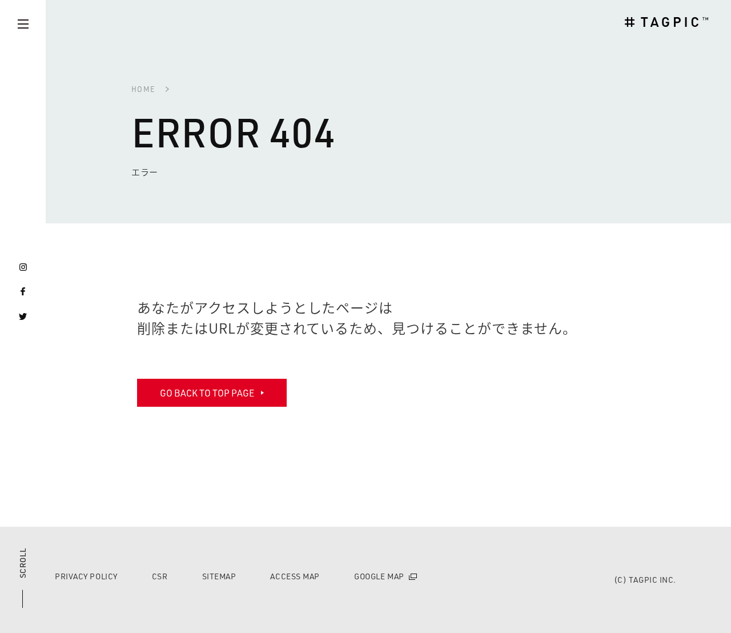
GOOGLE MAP (379, 576)
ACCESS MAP (295, 576)
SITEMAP (219, 576)
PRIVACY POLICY (86, 576)
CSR (160, 576)
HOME (143, 89)
